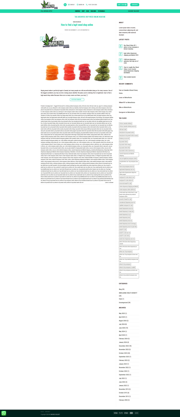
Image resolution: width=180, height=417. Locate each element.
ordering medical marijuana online (90, 163)
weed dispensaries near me (126, 208)
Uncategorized (77, 22)
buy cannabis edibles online (101, 113)
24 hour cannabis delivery (126, 123)
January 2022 (123, 385)
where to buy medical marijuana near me (128, 276)
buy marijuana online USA (74, 119)
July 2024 (122, 324)
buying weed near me (49, 134)
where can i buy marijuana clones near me (129, 255)
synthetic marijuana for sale (126, 205)
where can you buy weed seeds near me (59, 175)
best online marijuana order (102, 108)
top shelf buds (44, 165)
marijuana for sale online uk (126, 180)
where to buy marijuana (125, 264)
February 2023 (123, 360)
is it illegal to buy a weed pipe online (85, 155)
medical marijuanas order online (59, 159)
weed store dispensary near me (127, 239)
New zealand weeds (130, 77)
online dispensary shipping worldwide (80, 159)
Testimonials (101, 11)
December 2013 (124, 396)
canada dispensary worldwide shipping (81, 150)
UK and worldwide (62, 165)
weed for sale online (124, 235)
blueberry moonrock (124, 138)
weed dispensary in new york (126, 211)
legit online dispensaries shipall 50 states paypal (128, 173)
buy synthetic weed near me (103, 121)
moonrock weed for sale (125, 183)
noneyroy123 (85, 30)
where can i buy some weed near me (100, 171)
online (69, 159)
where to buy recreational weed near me (84, 180)
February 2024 (123, 339)
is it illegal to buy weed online (102, 155)
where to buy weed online (60, 182)
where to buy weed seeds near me (75, 182)
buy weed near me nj (46, 127)
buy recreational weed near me (79, 121)
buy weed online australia (65, 127)
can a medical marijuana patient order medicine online (89, 136)
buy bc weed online (51, 113)
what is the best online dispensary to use (128, 247)
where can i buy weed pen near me (92, 173)
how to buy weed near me (97, 153)
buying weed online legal (70, 134)
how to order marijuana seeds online (67, 155)
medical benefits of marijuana (92, 157)
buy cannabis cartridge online (87, 113)
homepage (77, 11)
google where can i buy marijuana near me (129, 162)
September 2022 (124, 375)
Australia (76, 108)
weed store (95, 165)
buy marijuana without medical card (101, 119)
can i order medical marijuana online (71, 146)
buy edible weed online (90, 115)
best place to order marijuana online (77, 109)
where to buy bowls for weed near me (64, 176)
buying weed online (59, 134)
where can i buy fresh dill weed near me (63, 169)
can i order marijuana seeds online (54, 146)
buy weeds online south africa (127, 150)
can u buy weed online (85, 146)
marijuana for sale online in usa (127, 177)
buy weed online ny (59, 130)
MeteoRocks (128, 97)
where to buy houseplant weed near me (83, 178)
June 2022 (122, 382)
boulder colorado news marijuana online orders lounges (92, 111)
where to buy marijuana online (67, 180)
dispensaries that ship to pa (103, 152)
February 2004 (123, 400)
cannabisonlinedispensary (97, 150)
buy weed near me (94, 125)
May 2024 (122, 331)
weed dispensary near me (126, 220)
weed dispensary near (125, 217)
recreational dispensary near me (127, 202)
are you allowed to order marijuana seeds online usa (61, 108)
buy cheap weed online (65, 115)
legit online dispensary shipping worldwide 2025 (131, 54)
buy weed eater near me (90, 123)
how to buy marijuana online (83, 153)
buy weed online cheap (69, 129)
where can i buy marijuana (126, 251)
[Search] (65, 4)
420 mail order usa (93, 106)
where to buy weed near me (47, 182)
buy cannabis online (55, 115)
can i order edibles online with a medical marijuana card (71, 140)
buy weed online (55, 127)
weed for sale (123, 229)
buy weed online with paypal (103, 130)
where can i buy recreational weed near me (81, 171)
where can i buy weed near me (62, 173)
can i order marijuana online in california (89, 144)
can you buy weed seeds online (56, 148)
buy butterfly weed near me (63, 113)
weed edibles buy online (86, 165)
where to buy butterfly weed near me (82, 176)
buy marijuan (99, 117)
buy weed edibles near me (103, 123)
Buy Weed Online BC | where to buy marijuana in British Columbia (131, 47)
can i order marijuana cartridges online (95, 140)
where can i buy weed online (77, 173)
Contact (47, 411)
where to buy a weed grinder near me (96, 175)
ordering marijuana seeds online (73, 163)
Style (120, 299)
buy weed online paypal (70, 130)
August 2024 (122, 321)
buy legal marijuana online (103, 115)
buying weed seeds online (97, 134)
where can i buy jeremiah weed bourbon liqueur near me (86, 169)
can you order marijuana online (96, 148)
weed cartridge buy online (73, 165)
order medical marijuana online (97, 161)
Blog (87, 11)
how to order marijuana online (51, 155)
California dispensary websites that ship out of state (131, 61)
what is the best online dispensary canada (128, 242)
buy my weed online (56, 121)
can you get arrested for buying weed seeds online (77, 148)
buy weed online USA (91, 130)
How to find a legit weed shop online (77, 24)
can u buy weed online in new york (100, 146)
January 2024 (123, 342)
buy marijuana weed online (86, 119)
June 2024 (122, 328)
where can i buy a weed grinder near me (97, 167)
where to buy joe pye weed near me (51, 180)
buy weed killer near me (84, 125)
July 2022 (122, 378)
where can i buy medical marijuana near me (129, 260)
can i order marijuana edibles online (67, 142)
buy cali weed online (75, 113)
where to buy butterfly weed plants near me (101, 176)
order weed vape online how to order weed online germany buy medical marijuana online (128, 194)
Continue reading (77, 99)
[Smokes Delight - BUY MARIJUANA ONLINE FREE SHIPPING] (51, 4)
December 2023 (124, 346)
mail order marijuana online (55, 157)
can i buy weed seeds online (97, 138)
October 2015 (123, 393)
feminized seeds (72, 153)
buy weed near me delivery (106, 125)
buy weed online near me (97, 129)
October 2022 (123, 371)
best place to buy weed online (61, 109)
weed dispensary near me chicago (128, 223)
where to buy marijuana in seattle (127, 267)
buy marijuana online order (61, 119)
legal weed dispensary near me (127, 169)
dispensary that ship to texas (61, 153)
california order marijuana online (68, 136)
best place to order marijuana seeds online (97, 109)
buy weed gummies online (72, 125)
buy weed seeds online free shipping (71, 132)
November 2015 (124, 389)
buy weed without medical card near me (90, 132)
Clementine (72, 152)
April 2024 (122, 335)
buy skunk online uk (91, 121)
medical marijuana (103, 157)
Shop (83, 11)
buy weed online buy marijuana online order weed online (85, 127)
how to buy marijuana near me (127, 166)
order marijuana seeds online (82, 161)
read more (93, 11)
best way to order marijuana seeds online (68, 111)
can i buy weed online (85, 138)
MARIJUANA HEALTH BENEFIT (128, 293)
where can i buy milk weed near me (62, 171)
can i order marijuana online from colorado (100, 142)
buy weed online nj (50, 130)
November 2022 (124, 367)
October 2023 (123, 353)
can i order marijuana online (83, 142)
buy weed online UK (81, 130)
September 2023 (124, 357)
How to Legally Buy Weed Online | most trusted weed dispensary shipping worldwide (131, 70)
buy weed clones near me (65, 123)
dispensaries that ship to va (47, 153)
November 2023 (124, 349)
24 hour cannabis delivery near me (128, 126)
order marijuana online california (67, 161)
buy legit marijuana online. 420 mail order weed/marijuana (82, 117)
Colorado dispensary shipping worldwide (86, 152)
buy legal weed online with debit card (59, 117)
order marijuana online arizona (51, 161)
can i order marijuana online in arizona (70, 144)
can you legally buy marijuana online (128, 158)
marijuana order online (79, 157)
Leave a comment (109, 182)
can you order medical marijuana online (61, 150)
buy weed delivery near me (78, 123)
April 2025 (122, 317)
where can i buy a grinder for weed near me (58, 167)
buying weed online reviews (83, 134)
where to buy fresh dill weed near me (65, 178)
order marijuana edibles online (97, 159)
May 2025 (122, 313)
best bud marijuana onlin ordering (87, 108)
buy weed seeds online (56, 132)
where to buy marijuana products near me (128, 271)
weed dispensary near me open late (128, 226)
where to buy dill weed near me (48, 178)
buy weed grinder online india (58, 125)
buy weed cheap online (52, 123)
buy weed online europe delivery (83, 129)
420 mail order (85, 106)
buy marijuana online (49, 119)
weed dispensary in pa (125, 214)
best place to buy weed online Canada (129, 135)
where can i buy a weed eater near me (78, 167)
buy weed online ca (104, 127)
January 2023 (123, 364)
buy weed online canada (57, 129)
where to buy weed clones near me (102, 180)
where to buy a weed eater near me (78, 175)
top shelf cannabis (52, 165)
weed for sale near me (125, 232)
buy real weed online (66, 121)
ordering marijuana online (59, 163)
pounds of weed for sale (125, 199)
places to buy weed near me (105, 163)
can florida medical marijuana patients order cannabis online (65, 138)
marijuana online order (67, 157)
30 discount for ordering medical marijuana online (70, 106)
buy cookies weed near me (78, 115)
